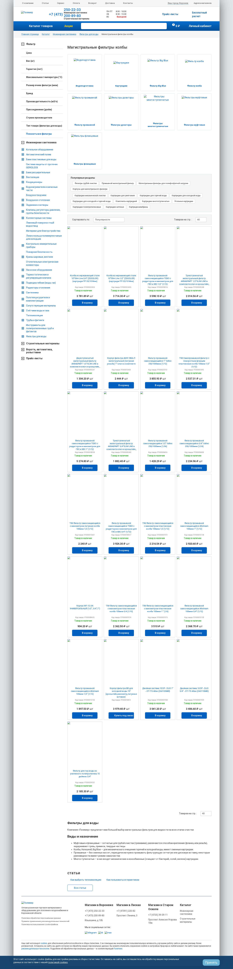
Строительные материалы (42, 343)
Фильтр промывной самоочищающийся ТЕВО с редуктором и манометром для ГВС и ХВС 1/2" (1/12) (157, 279)
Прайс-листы (170, 14)
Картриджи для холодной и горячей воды (92, 201)
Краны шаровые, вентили (39, 257)
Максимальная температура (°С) (44, 77)
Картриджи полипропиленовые (87, 207)
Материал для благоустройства (43, 231)
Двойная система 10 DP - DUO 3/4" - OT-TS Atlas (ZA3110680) (194, 689)
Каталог (46, 34)
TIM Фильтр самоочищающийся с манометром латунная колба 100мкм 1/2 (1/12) (84, 526)
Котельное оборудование (39, 149)
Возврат (92, 3)
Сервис (60, 3)
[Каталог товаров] (25, 26)
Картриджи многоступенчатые (155, 201)
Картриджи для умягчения (123, 195)
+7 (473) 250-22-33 (94, 911)
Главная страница (30, 34)
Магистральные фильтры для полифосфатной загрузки (163, 183)
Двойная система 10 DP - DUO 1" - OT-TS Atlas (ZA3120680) (157, 689)
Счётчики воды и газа (37, 310)
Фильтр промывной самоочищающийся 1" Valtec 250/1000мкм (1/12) (158, 361)
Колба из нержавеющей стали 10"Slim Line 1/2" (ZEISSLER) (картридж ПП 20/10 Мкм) (121, 278)
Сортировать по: (81, 219)
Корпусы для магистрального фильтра (90, 189)
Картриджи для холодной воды (186, 195)
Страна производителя (39, 117)
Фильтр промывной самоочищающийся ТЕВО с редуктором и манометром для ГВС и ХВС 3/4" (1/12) (121, 527)
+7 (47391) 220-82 (125, 911)
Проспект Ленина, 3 (126, 915)
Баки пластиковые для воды (41, 159)
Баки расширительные (38, 172)
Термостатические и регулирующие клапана (38, 276)
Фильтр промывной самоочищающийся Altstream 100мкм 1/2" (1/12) (85, 691)
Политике (118, 949)
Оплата (76, 3)
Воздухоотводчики (36, 195)
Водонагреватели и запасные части (42, 188)
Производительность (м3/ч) (42, 101)
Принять (211, 962)
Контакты (128, 3)
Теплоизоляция (34, 315)
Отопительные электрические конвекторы (42, 263)
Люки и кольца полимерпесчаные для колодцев (44, 237)
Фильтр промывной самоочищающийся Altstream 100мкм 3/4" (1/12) (194, 609)
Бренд (29, 93)
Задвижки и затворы (37, 205)
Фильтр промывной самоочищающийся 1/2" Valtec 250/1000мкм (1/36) (157, 443)
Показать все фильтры (39, 134)
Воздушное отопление (38, 200)
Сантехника (32, 292)
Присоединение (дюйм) (39, 109)
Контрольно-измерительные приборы (41, 245)
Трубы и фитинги (35, 320)
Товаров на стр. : (183, 219)
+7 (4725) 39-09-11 (158, 915)
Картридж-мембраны (138, 207)
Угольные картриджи (183, 201)
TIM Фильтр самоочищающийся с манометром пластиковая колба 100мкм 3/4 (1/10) (121, 609)
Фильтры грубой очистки (86, 183)
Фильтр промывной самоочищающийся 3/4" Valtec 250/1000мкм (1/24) (194, 443)
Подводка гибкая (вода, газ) (41, 282)
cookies (44, 943)
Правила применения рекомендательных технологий (45, 921)
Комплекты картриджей (126, 201)
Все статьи (80, 888)
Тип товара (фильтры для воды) (44, 125)
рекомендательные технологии (35, 949)
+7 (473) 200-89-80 (94, 915)
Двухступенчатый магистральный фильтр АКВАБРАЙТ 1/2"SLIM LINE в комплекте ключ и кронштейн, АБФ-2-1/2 (85, 362)
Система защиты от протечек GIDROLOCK (42, 166)
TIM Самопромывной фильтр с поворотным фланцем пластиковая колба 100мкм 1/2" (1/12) (194, 362)
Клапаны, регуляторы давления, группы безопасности (43, 211)
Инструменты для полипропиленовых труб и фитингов (40, 328)
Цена (29, 53)
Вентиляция (32, 177)
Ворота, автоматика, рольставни (39, 351)
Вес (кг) (30, 61)
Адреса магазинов (203, 3)
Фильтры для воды (88, 34)
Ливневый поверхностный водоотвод (40, 224)
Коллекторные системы (39, 218)
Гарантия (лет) (34, 69)
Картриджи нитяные (115, 207)
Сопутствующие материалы (41, 305)
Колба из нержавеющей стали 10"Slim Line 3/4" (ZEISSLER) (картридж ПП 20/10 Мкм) (85, 278)
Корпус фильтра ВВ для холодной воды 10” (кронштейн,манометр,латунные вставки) (121, 692)
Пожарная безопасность (39, 252)
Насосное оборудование (39, 270)
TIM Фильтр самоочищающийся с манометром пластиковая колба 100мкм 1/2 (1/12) (157, 526)
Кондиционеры (34, 182)
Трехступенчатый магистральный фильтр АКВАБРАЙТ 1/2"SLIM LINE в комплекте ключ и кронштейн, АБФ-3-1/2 (194, 280)
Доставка (110, 3)
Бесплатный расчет (199, 14)
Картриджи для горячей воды (153, 195)
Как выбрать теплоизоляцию (86, 880)
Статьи (45, 3)
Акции (68, 26)
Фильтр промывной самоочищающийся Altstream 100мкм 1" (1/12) (194, 526)
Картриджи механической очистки (90, 195)
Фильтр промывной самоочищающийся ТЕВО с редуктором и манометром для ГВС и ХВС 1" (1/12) (84, 444)
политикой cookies (58, 962)
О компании (27, 3)
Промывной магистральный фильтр (118, 183)
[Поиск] (164, 25)
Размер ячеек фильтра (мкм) (42, 85)
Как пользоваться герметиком (123, 880)
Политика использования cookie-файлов (39, 924)
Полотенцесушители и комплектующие (38, 299)
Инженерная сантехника (64, 34)
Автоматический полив (38, 154)
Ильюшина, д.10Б (94, 920)
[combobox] (108, 219)
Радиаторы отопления (38, 287)
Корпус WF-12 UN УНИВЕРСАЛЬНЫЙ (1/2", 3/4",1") (85, 607)
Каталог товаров (41, 26)
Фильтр (30, 44)
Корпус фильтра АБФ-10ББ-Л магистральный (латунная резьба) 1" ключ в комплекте (121, 361)
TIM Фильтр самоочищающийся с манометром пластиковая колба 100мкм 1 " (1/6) (157, 609)
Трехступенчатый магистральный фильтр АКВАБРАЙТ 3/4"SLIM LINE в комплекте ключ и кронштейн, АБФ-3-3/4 (121, 445)
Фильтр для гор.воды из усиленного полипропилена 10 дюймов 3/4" (85, 774)
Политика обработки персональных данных (41, 918)
